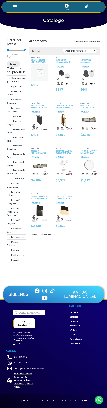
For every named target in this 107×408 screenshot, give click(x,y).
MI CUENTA (66, 9)
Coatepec (74, 317)
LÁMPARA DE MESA (16, 131)
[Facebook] (37, 290)
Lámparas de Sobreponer (16, 172)
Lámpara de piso (15, 139)
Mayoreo (15, 250)
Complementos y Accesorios (16, 80)
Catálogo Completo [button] (22, 323)
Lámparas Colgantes (14, 147)
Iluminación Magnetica (14, 222)
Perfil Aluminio (17, 255)
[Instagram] (44, 290)
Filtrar (13, 64)
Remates (15, 260)
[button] (99, 400)
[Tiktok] (52, 290)
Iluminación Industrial (14, 193)
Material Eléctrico (12, 243)
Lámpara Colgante (14, 123)
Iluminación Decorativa (14, 109)
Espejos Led (16, 86)
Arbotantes (18, 116)
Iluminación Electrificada (14, 185)
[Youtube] (44, 297)
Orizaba (73, 335)
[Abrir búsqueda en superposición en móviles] (29, 312)
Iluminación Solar (14, 230)
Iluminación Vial (18, 237)
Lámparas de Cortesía (16, 164)
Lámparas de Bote (16, 155)
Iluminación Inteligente (14, 202)
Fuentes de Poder (14, 93)
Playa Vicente (76, 339)
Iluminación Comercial (14, 101)
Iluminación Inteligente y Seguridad (14, 211)
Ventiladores (19, 178)
